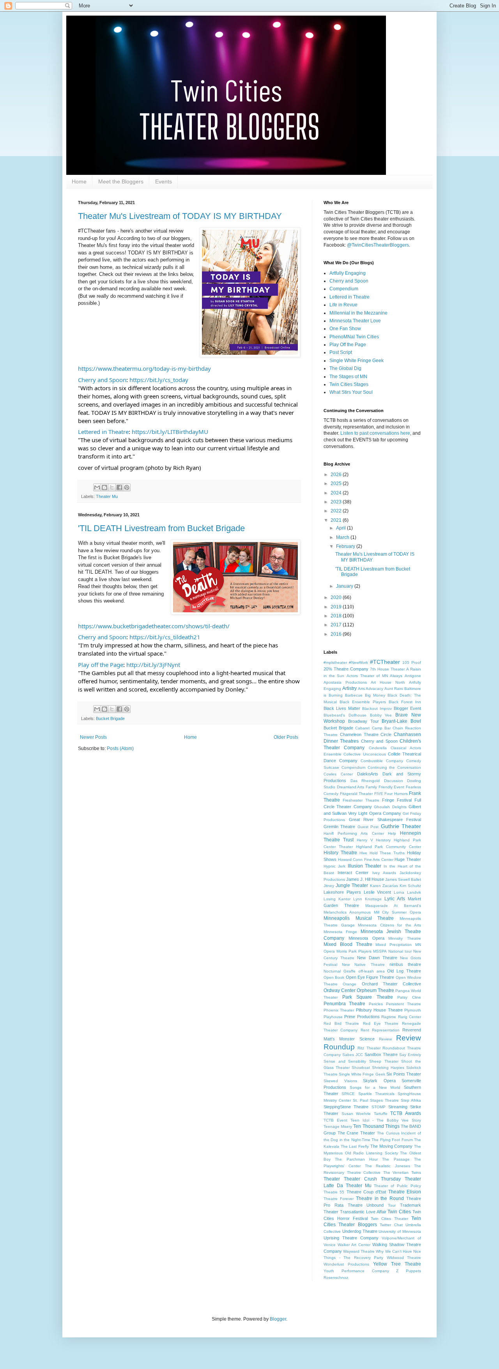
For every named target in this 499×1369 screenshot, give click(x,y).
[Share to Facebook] (119, 487)
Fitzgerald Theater (356, 793)
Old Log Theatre (404, 971)
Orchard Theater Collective (391, 983)
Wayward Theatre (359, 1251)
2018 (337, 616)
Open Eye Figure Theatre (370, 977)
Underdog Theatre (359, 1231)
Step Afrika (411, 1100)
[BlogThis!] (104, 487)
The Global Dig (345, 368)
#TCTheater (385, 662)
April (341, 528)
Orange (349, 984)
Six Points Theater (403, 1074)
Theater (332, 1179)
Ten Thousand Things (376, 1126)
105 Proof (411, 662)
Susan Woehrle (356, 1113)
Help (392, 833)
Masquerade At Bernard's (393, 905)
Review (385, 1039)
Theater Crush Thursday (372, 1179)
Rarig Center (409, 1017)
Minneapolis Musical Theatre (359, 918)
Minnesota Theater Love (355, 321)
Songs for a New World (375, 1087)
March (343, 537)
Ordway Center (340, 990)
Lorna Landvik (407, 892)
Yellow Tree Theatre (397, 1264)
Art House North (388, 682)
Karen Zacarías (384, 886)
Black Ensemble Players (363, 702)
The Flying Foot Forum (392, 1140)
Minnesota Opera (366, 938)
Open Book (334, 977)
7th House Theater (387, 669)
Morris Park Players (354, 951)
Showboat (361, 1067)
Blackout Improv (377, 708)
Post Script (340, 352)
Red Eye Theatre (380, 1023)
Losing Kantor (337, 899)
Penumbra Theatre (344, 1003)
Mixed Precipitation (393, 944)
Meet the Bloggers (120, 181)
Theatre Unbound (366, 1205)
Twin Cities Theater (390, 1218)
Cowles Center (338, 774)
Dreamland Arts (351, 787)
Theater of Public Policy (397, 1186)
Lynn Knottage (367, 899)
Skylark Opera (379, 1080)
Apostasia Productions (345, 682)
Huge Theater (408, 859)
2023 (337, 502)
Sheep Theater (383, 1061)
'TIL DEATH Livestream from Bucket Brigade (161, 528)
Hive (363, 853)
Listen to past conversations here (375, 433)
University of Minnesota (400, 1231)
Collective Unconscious (364, 754)
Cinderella (378, 748)
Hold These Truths (387, 853)
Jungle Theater (352, 885)
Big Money (375, 695)
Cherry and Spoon (348, 281)
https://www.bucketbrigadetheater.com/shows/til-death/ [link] (154, 626)
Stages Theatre (384, 1100)
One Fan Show (345, 328)
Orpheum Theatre (375, 990)
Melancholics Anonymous (347, 912)
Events (163, 181)
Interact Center (353, 872)
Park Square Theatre (367, 997)
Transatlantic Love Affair (363, 1211)
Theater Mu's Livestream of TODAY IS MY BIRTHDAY (180, 216)
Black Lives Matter (342, 708)
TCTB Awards (405, 1113)
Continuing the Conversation (394, 767)
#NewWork (358, 662)
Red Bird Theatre (341, 1023)
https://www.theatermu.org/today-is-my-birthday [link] (144, 368)
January (345, 586)
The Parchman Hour (356, 1159)
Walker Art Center (354, 1245)
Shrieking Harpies (388, 1067)
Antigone (413, 676)
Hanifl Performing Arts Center (354, 833)
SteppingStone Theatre (346, 1106)
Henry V (365, 840)
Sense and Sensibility (345, 1061)
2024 (337, 493)
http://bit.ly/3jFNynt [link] (153, 664)
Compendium (343, 289)
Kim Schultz (410, 886)
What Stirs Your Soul (351, 392)
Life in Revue (343, 305)
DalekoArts (367, 774)
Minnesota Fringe (340, 932)
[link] (102, 380)
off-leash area (371, 971)
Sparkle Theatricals (376, 1094)
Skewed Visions (340, 1081)
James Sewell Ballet (403, 879)
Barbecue (354, 695)
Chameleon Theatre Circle (366, 734)
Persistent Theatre (403, 1004)
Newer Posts (93, 737)
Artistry (349, 688)
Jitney (329, 886)
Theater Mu (107, 496)
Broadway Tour (363, 721)
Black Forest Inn (405, 702)
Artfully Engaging (347, 273)
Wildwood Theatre (404, 1257)
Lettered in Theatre (349, 297)
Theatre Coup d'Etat (366, 1191)
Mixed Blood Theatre (348, 944)
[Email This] (97, 487)
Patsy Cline (409, 997)
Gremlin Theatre (339, 826)
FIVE (378, 793)
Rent (365, 1030)
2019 (337, 607)
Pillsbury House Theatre (379, 1010)
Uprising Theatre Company (351, 1238)
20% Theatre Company (346, 669)
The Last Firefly (355, 1146)
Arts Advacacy (370, 688)
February (346, 546)
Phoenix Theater (339, 1010)
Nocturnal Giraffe (340, 971)
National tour (400, 951)
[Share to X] (112, 487)
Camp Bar (381, 728)
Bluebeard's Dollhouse (345, 715)
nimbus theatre (405, 964)
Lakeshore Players (342, 892)
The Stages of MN (348, 376)
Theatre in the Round (380, 1198)
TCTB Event (335, 1120)
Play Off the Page (347, 344)
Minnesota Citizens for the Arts (389, 925)
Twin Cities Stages (348, 384)
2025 (337, 483)
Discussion (393, 781)
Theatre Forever (339, 1199)
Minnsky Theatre (404, 938)
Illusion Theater (365, 866)
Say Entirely (410, 1055)
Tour (392, 1205)
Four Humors (396, 793)
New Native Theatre (363, 964)
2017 (337, 625)
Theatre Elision (404, 1192)
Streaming (397, 1106)
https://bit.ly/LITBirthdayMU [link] (170, 432)
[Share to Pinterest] (127, 487)
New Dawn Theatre (377, 957)
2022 (337, 511)
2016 (337, 634)
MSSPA (380, 951)
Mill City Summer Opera (397, 912)
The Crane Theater (356, 1133)
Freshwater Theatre (361, 800)
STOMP (379, 1107)
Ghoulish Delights (390, 807)
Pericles (376, 1004)
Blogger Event (407, 708)
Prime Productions (361, 1016)
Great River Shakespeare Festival (385, 819)
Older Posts (286, 737)
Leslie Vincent (377, 892)
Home (79, 181)
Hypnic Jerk (334, 866)
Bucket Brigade (110, 718)
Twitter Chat (391, 1225)
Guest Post (368, 827)
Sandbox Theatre (381, 1054)
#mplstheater (335, 662)
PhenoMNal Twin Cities (354, 337)
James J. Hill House (365, 879)
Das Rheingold (365, 781)
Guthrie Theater (401, 826)
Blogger (278, 1319)
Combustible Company (382, 761)
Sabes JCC (352, 1055)
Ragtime (388, 1017)
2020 (337, 597)
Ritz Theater (368, 1048)
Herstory (383, 840)
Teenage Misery (338, 1126)
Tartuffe (381, 1113)
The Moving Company (391, 1146)
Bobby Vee (381, 715)
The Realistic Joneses (387, 1166)
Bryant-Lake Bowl (401, 721)
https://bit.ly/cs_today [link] (158, 380)
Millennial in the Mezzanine (358, 313)
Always (396, 676)
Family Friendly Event (385, 787)
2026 (337, 474)
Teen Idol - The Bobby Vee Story (385, 1120)
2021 (337, 520)
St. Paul (360, 1100)
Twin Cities (399, 1211)
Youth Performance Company (356, 1271)
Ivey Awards (384, 873)
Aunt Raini (393, 688)
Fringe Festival (397, 800)
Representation (386, 1030)
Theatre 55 (334, 1192)
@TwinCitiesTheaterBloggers (378, 245)
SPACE (348, 1094)
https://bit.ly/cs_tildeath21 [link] (164, 637)
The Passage (395, 1159)
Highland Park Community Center (388, 847)
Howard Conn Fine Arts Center (365, 859)
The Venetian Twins (402, 1172)
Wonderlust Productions (346, 1264)
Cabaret (362, 728)
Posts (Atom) (120, 748)
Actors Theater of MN (367, 676)
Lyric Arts (394, 898)
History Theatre (340, 852)
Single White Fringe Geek (356, 360)
